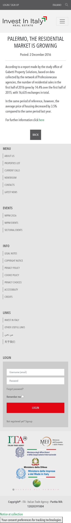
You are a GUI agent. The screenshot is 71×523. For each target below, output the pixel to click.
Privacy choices (13, 282)
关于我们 (10, 341)
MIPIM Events (11, 222)
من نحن (9, 334)
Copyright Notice (14, 260)
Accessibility (11, 289)
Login (6, 5)
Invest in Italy (12, 320)
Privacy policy (12, 268)
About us (9, 156)
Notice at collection (11, 514)
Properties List (12, 163)
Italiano (57, 5)
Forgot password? (15, 389)
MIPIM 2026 (10, 215)
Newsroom (10, 177)
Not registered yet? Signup (19, 421)
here (41, 120)
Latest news (11, 192)
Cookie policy (12, 275)
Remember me (14, 396)
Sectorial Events (13, 230)
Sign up (15, 5)
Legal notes (11, 253)
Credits (8, 297)
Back (36, 135)
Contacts (10, 185)
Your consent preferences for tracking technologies (31, 520)
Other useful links (15, 327)
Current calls (12, 170)
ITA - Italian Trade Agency (35, 502)
